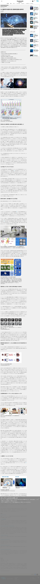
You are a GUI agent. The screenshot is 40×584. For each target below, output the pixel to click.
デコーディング (4, 31)
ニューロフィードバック (14, 31)
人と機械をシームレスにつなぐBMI (5, 62)
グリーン (14, 3)
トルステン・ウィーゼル (8, 31)
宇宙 (10, 3)
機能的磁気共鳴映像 (20, 32)
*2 (16, 211)
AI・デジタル (18, 3)
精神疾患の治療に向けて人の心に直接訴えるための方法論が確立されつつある (11, 59)
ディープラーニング (13, 30)
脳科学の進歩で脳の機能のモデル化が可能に (7, 56)
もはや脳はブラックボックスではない (5, 55)
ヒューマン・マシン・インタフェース (6, 32)
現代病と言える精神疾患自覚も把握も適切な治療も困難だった (9, 53)
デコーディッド (23, 30)
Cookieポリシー (17, 502)
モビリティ (22, 3)
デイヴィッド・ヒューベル (19, 30)
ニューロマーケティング (20, 31)
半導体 (8, 3)
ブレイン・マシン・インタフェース (12, 32)
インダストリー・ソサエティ (29, 3)
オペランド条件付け (6, 30)
